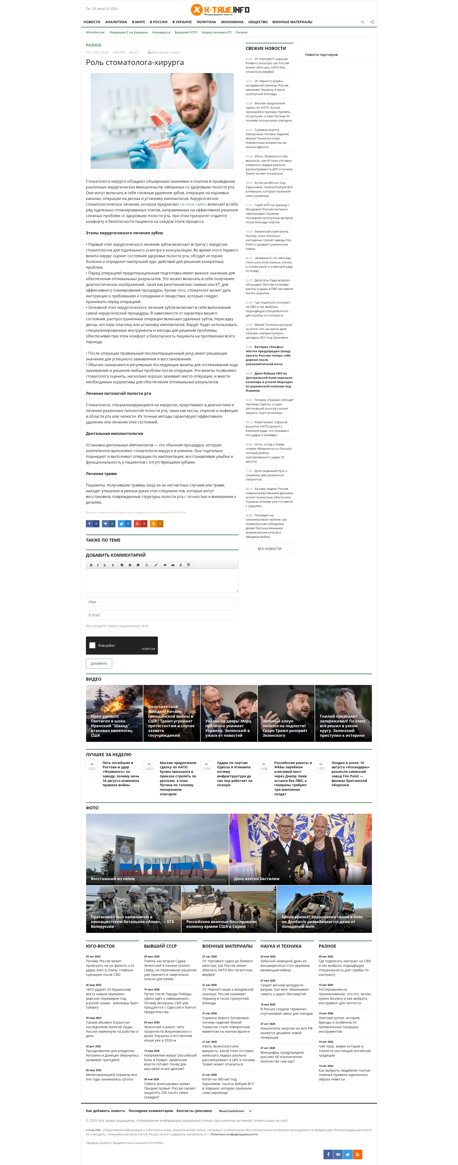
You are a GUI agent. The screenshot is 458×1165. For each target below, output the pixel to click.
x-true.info (93, 1130)
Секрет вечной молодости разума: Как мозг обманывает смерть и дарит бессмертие (284, 989)
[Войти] (372, 22)
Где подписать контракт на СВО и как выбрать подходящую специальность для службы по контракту (268, 308)
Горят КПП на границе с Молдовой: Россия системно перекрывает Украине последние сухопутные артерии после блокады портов (269, 213)
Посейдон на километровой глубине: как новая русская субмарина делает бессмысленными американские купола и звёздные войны (266, 526)
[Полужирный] (91, 565)
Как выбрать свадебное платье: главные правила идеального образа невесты (345, 1075)
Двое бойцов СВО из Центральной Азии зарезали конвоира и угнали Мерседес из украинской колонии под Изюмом (269, 382)
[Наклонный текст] (97, 565)
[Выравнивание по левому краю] (122, 565)
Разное (242, 32)
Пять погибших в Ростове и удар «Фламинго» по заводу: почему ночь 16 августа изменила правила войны (121, 773)
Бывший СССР (186, 32)
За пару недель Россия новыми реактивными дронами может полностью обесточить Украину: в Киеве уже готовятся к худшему (269, 497)
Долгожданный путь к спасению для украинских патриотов (266, 475)
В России (159, 22)
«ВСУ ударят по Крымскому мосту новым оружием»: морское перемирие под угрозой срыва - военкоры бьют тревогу (112, 998)
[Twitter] (348, 1154)
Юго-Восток (95, 32)
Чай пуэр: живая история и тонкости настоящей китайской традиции (345, 1051)
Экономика (232, 22)
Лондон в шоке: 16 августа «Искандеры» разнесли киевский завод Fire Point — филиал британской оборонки (351, 773)
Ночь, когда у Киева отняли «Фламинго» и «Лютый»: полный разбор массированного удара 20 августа (269, 453)
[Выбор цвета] (156, 565)
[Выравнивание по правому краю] (138, 565)
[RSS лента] (357, 1154)
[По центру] (130, 565)
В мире (138, 22)
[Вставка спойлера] (189, 565)
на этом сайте (193, 204)
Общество (258, 22)
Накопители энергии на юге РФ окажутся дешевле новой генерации (286, 1033)
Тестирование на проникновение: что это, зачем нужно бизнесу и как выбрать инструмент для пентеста (344, 996)
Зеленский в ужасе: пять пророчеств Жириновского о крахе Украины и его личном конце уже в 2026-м (168, 1033)
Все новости (269, 548)
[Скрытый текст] (165, 565)
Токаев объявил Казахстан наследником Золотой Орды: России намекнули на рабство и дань (112, 1029)
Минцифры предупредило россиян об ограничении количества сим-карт (282, 1057)
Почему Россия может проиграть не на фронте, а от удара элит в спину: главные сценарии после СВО (110, 968)
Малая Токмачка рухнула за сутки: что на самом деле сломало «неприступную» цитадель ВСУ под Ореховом (269, 331)
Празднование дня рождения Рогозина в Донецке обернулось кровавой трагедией (112, 1055)
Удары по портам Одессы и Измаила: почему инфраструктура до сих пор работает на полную (234, 773)
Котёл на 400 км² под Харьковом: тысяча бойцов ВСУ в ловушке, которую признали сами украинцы (269, 189)
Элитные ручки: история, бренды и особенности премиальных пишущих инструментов (339, 1024)
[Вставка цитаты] (173, 565)
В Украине (182, 22)
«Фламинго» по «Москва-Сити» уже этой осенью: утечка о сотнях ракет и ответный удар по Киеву (269, 264)
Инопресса (161, 32)
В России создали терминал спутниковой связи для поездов (286, 1011)
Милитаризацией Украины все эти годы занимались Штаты (111, 1076)
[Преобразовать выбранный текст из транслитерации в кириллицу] (181, 565)
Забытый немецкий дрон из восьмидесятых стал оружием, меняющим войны (285, 965)
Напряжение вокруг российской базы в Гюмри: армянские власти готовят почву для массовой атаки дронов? (170, 1062)
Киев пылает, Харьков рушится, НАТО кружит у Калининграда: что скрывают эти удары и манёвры (267, 428)
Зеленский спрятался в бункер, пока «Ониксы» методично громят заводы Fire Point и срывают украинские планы (268, 240)
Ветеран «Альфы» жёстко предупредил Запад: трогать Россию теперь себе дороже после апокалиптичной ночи (268, 355)
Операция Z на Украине (128, 32)
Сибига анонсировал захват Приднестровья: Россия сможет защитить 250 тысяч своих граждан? (170, 1090)
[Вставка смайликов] (147, 565)
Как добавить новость (105, 1110)
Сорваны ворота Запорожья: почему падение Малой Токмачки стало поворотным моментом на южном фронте (267, 138)
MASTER (119, 52)
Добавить (99, 664)
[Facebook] (328, 1154)
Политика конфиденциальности (234, 1134)
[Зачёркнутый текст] (113, 565)
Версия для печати (165, 52)
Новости (91, 22)
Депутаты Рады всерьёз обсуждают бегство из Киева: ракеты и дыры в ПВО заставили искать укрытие (269, 286)
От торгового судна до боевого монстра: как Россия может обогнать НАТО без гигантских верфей (267, 65)
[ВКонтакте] (338, 1154)
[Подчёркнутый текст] (105, 565)
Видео (93, 679)
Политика (206, 22)
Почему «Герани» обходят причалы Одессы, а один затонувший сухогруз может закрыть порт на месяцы (269, 406)
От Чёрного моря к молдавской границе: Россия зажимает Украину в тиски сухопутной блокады (267, 87)
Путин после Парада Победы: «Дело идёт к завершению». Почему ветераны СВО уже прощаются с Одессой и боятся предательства (170, 1003)
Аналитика (116, 22)
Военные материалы (292, 22)
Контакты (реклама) (194, 1110)
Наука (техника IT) (216, 32)
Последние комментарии (151, 1110)
